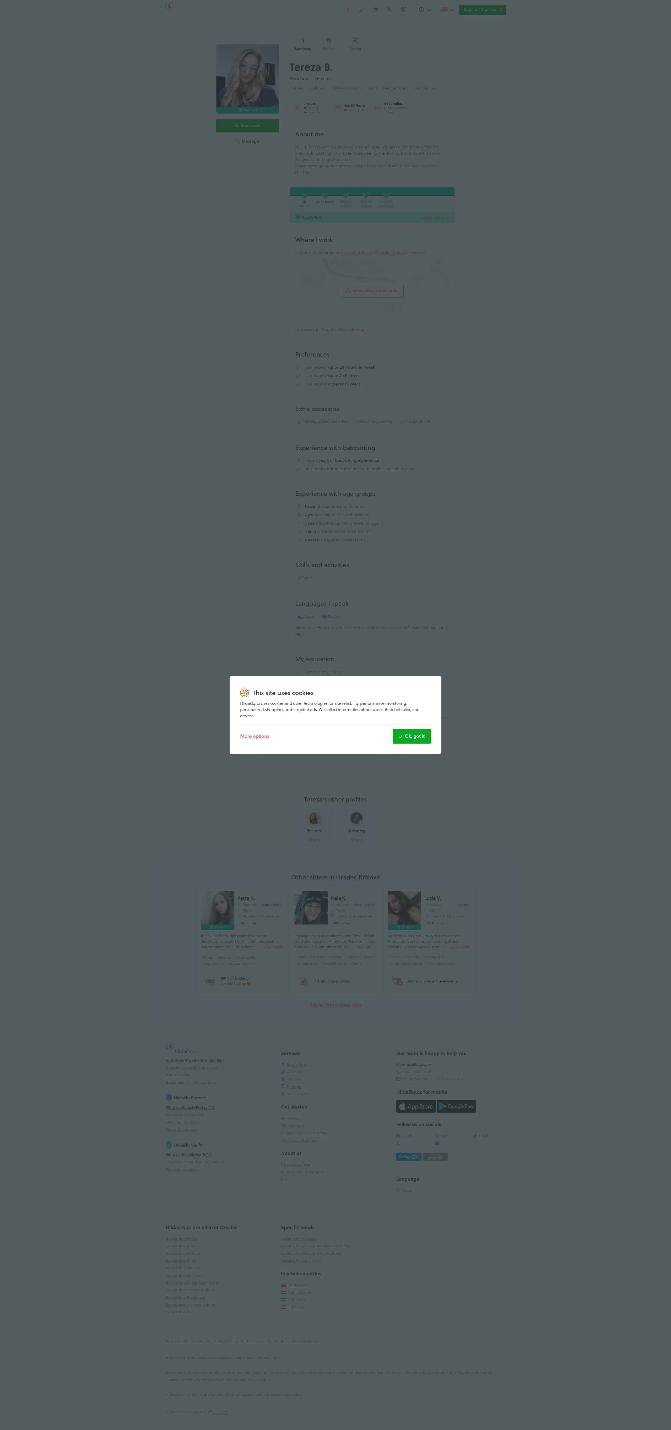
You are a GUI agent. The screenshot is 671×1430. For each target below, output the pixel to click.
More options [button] (254, 736)
